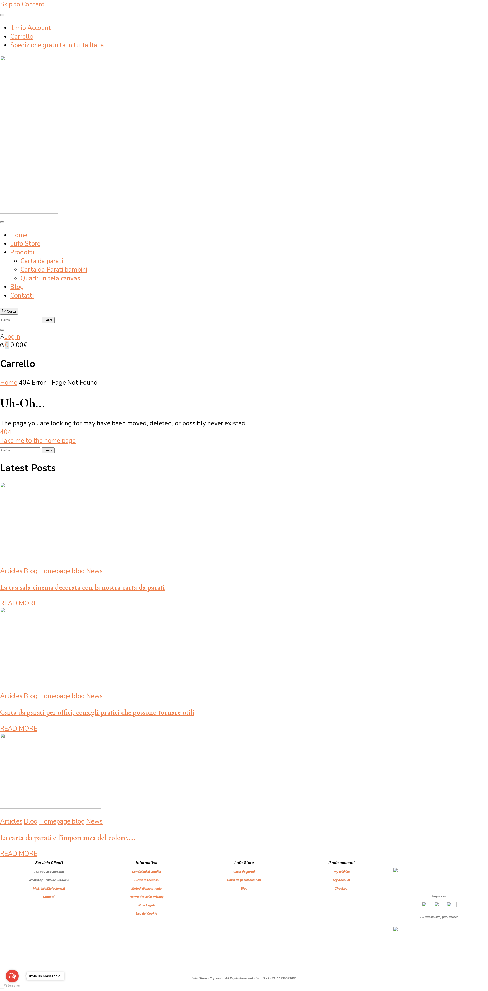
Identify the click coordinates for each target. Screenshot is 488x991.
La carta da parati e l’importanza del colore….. (67, 837)
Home (18, 235)
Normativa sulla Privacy (146, 897)
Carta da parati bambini (244, 880)
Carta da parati (41, 261)
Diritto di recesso (146, 880)
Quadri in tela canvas (50, 278)
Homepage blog (62, 571)
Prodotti (22, 252)
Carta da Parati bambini (53, 269)
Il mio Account (30, 28)
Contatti (22, 295)
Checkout (341, 888)
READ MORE (18, 603)
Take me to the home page (38, 440)
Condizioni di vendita (146, 872)
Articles (11, 571)
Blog (17, 287)
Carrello (21, 36)
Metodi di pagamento (146, 888)
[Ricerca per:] (21, 319)
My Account (341, 880)
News (94, 571)
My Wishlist (342, 872)
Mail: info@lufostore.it (49, 888)
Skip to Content (22, 4)
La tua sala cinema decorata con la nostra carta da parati (82, 587)
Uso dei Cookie (146, 914)
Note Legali (146, 905)
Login (12, 336)
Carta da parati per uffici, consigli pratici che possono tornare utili (97, 712)
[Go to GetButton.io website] (12, 985)
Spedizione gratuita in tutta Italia (57, 45)
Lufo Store (25, 243)
